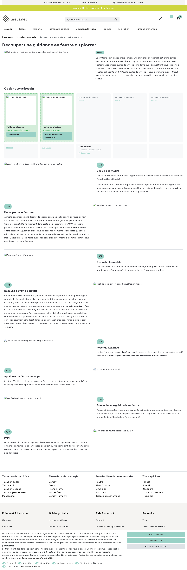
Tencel (146, 482)
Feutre (81, 100)
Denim (52, 485)
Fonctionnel (13, 566)
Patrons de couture (58, 29)
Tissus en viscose (11, 489)
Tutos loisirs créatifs (26, 37)
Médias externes (65, 563)
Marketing (45, 563)
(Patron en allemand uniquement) (53, 136)
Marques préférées (146, 29)
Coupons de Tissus (86, 29)
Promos (107, 29)
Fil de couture (84, 153)
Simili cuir (101, 489)
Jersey (53, 482)
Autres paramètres (30, 566)
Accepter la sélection (155, 546)
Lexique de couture (58, 527)
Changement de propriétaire (110, 527)
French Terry (56, 489)
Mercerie (37, 29)
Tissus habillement (152, 492)
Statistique (27, 563)
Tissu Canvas (103, 485)
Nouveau (7, 29)
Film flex (9, 147)
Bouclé (146, 485)
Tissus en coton (10, 482)
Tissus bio (147, 496)
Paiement (7, 527)
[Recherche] (116, 19)
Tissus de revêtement (108, 496)
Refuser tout (156, 540)
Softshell (101, 492)
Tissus (22, 29)
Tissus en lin (8, 485)
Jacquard (147, 489)
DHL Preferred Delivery (91, 563)
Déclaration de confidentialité (37, 558)
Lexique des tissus (58, 520)
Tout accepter (156, 534)
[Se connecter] (160, 18)
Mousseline (8, 496)
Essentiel (11, 563)
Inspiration (123, 29)
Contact (100, 520)
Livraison (6, 520)
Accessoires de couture (154, 527)
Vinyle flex (46, 147)
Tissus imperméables (14, 492)
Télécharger (13, 134)
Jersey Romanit (57, 496)
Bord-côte (55, 492)
